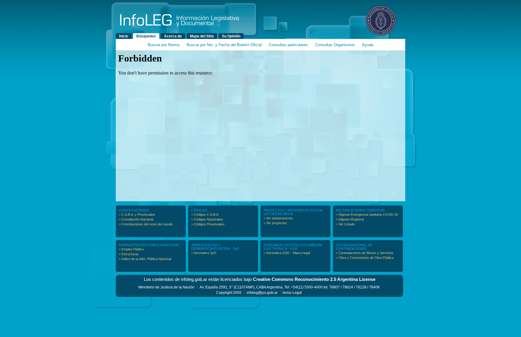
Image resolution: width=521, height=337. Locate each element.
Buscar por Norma (163, 45)
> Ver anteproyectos (278, 218)
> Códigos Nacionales (207, 219)
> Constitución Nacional (136, 219)
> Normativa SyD (203, 253)
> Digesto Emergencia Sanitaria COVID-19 (367, 214)
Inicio (123, 36)
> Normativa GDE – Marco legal (287, 253)
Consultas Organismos (335, 45)
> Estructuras (129, 254)
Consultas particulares (288, 45)
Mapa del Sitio (202, 36)
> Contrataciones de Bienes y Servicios (364, 253)
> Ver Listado (345, 224)
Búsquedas (146, 36)
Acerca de (173, 36)
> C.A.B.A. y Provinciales (137, 214)
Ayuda (367, 45)
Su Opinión (231, 36)
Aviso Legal (292, 293)
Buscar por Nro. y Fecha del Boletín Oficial (224, 45)
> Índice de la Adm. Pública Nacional (145, 259)
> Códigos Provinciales (208, 224)
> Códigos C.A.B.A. (205, 214)
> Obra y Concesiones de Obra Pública (364, 257)
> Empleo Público (131, 249)
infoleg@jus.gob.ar (262, 293)
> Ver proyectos (275, 223)
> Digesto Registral (350, 219)
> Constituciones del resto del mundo (146, 224)
